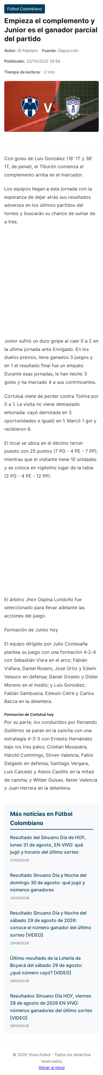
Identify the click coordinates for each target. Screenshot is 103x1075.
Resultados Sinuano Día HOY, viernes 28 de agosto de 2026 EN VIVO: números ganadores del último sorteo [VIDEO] (51, 1007)
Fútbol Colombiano (24, 8)
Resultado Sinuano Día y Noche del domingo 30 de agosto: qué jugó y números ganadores (48, 882)
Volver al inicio (51, 1067)
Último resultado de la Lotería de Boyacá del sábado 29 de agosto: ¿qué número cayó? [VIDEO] (46, 965)
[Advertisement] (51, 284)
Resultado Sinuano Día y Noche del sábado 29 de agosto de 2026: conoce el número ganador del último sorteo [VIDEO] (50, 924)
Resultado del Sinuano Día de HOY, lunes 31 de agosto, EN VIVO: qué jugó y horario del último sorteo (48, 844)
